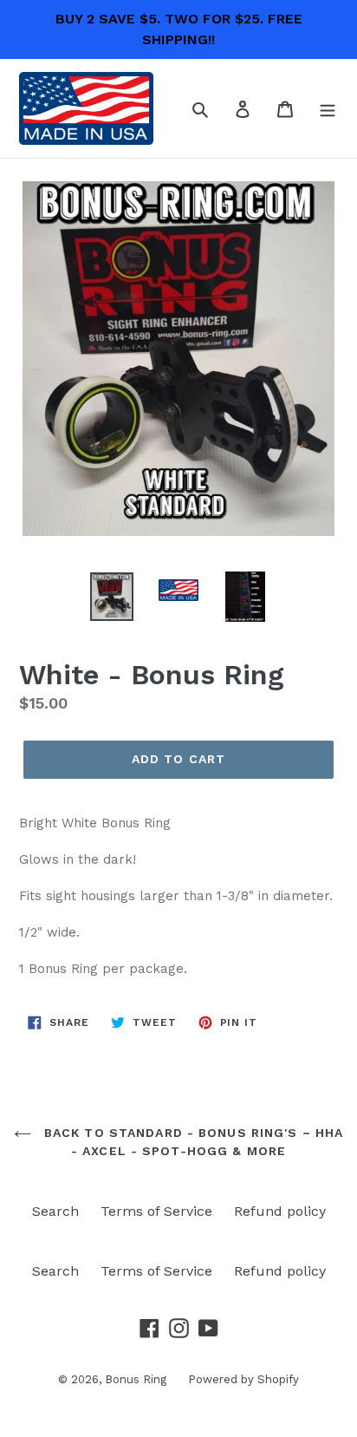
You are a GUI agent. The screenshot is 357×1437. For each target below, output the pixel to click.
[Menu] (327, 108)
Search (55, 1211)
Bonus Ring (135, 1379)
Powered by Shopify (243, 1379)
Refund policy (280, 1211)
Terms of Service (156, 1211)
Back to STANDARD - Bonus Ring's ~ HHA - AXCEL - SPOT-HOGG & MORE (192, 1142)
